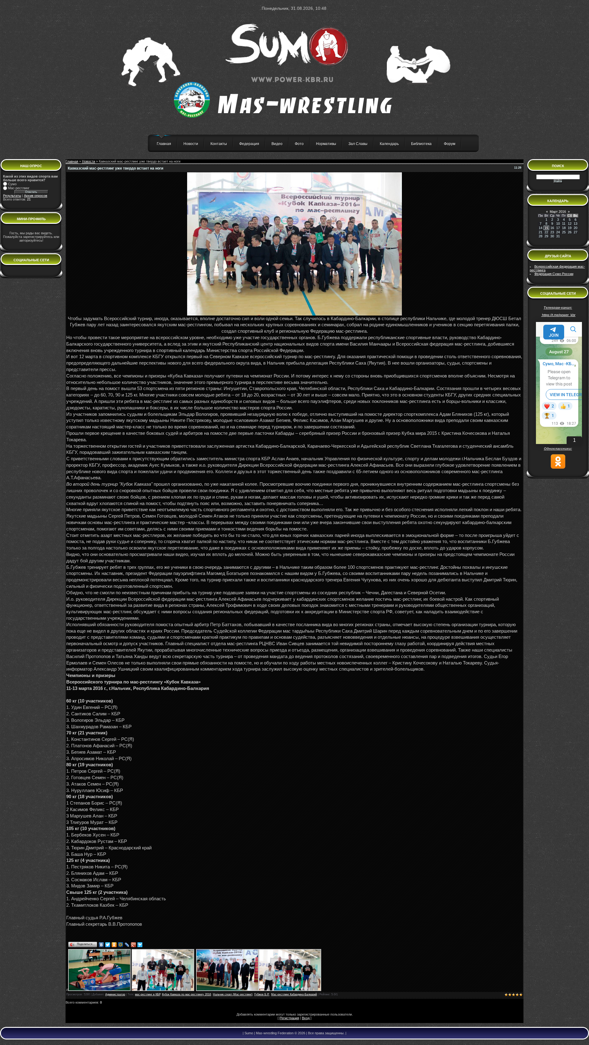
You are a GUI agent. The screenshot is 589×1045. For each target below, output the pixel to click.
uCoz (76, 1042)
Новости (190, 144)
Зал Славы (358, 144)
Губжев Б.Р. (261, 994)
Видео (277, 144)
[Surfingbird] (140, 945)
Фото (299, 144)
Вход (306, 1018)
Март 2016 (558, 211)
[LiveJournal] (127, 945)
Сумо (12, 184)
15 (546, 228)
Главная (164, 144)
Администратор (115, 994)
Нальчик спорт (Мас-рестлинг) (232, 994)
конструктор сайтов (45, 1042)
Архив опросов (35, 195)
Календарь (389, 144)
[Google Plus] (133, 945)
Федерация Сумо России (553, 274)
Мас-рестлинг (18, 188)
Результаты (12, 195)
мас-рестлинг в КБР (147, 994)
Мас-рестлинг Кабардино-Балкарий (294, 994)
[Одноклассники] (114, 945)
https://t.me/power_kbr (558, 315)
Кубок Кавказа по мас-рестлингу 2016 (186, 994)
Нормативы (326, 144)
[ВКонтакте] (101, 945)
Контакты (218, 144)
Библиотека (421, 144)
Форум (449, 144)
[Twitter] (108, 945)
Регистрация (289, 1018)
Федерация (249, 144)
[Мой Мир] (120, 945)
